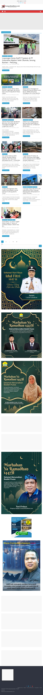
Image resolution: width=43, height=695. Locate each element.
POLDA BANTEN (10, 119)
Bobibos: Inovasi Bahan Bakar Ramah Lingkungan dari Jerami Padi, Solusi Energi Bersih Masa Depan (11, 91)
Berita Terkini (5, 56)
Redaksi (25, 687)
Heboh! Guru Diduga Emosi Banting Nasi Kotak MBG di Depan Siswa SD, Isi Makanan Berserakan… (31, 124)
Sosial (14, 219)
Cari (2, 244)
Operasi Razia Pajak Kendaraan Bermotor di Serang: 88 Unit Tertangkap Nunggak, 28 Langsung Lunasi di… (11, 124)
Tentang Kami (36, 687)
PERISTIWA (30, 119)
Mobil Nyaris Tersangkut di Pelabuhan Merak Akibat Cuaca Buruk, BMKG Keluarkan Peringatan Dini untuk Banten (32, 91)
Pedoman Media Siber (30, 687)
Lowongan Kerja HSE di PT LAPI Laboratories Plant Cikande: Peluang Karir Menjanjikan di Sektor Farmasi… (32, 191)
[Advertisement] (21, 21)
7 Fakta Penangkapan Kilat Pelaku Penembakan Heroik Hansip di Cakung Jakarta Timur (10, 191)
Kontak (41, 687)
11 (13, 241)
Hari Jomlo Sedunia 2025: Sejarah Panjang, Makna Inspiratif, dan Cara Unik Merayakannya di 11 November (11, 158)
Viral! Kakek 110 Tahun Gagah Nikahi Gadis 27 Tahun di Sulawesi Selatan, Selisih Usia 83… (10, 224)
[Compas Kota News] (2, 11)
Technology (10, 86)
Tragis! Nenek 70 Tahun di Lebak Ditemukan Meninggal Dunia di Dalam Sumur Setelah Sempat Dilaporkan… (32, 158)
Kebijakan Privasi (20, 687)
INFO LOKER (10, 56)
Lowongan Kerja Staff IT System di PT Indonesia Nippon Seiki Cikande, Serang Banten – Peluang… (18, 60)
